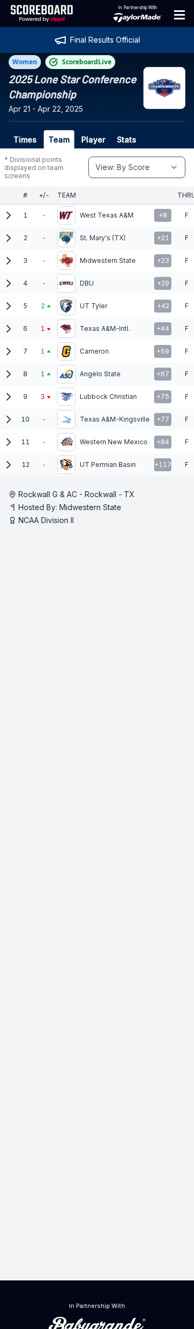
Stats (126, 139)
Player (93, 139)
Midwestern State (90, 507)
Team (59, 139)
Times (25, 139)
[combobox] (136, 167)
